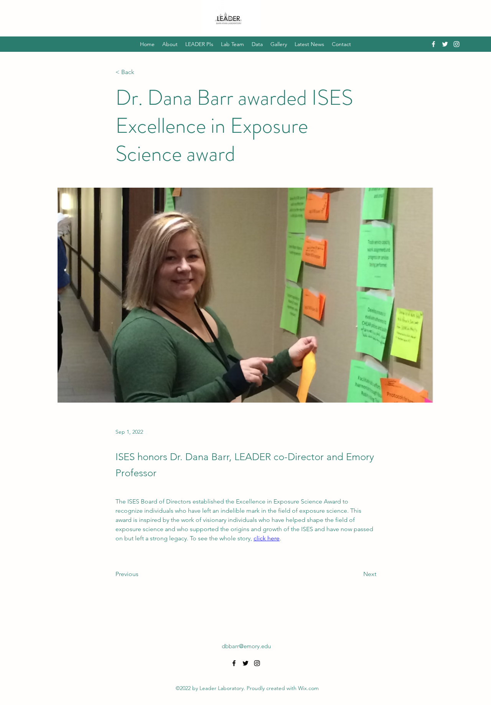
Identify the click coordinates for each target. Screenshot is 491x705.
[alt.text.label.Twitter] (445, 44)
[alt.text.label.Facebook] (433, 44)
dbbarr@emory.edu (246, 646)
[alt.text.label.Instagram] (456, 44)
